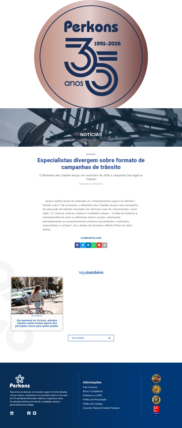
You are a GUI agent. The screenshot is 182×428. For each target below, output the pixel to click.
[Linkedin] (12, 413)
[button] (77, 245)
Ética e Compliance (93, 391)
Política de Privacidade (94, 399)
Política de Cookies (93, 404)
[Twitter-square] (34, 413)
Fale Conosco (90, 387)
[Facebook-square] (29, 413)
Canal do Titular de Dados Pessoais (101, 408)
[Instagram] (17, 413)
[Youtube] (23, 413)
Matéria (91, 154)
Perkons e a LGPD (92, 395)
